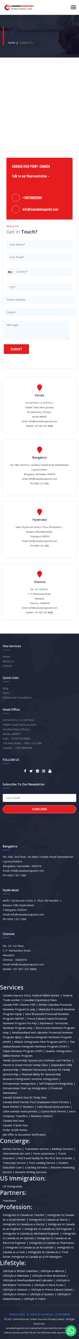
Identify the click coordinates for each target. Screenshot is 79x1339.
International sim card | (18, 1153)
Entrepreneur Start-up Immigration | (26, 1088)
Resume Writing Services (31, 1172)
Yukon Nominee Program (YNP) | (24, 1051)
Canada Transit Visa (15, 1125)
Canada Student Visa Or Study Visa (24, 1097)
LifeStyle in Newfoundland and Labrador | (29, 1280)
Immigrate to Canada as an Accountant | (30, 1247)
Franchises (9, 1200)
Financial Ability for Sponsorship (41, 1074)
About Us (8, 661)
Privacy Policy (17, 1314)
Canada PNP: (11, 1004)
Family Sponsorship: (15, 1060)
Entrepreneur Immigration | (20, 1083)
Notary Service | (13, 1149)
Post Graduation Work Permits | (50, 1102)
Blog (5, 688)
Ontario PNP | (29, 1004)
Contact (7, 666)
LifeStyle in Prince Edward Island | (52, 1289)
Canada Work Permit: (16, 1102)
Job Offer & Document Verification (24, 1134)
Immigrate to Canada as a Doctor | (25, 1224)
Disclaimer (64, 1314)
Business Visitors (42, 1116)
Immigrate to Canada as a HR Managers (36, 1256)
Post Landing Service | (43, 1163)
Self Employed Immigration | (57, 1083)
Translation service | (38, 1149)
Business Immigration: (17, 1079)
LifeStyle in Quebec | (43, 1294)
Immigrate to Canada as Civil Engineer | (49, 1229)
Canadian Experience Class (40, 1000)
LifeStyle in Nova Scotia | (50, 1285)
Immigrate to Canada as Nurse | (49, 1219)
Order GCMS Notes (15, 1130)
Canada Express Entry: (17, 995)
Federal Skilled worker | (47, 995)
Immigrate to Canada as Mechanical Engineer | (32, 1233)
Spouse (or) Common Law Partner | (51, 1060)
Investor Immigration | (46, 1079)
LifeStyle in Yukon (35, 1299)
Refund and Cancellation (17, 697)
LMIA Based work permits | (54, 1107)
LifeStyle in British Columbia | (21, 1271)
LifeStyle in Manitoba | (17, 1275)
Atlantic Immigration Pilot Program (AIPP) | (41, 1042)
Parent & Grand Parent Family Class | (26, 1065)
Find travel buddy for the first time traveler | (46, 1158)
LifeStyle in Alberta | (53, 1271)
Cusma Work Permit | (54, 1111)
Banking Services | (63, 1149)
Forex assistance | (45, 1153)
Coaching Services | (37, 1167)
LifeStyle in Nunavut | (16, 1289)
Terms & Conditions (41, 1314)
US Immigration (12, 1186)
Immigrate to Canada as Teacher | (25, 1215)
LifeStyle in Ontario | (16, 1294)
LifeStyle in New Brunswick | (50, 1275)
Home (11, 42)
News (6, 693)
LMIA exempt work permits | (21, 1111)
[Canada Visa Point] (19, 7)
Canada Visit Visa (13, 1120)
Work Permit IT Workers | (19, 1107)
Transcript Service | (15, 1163)
